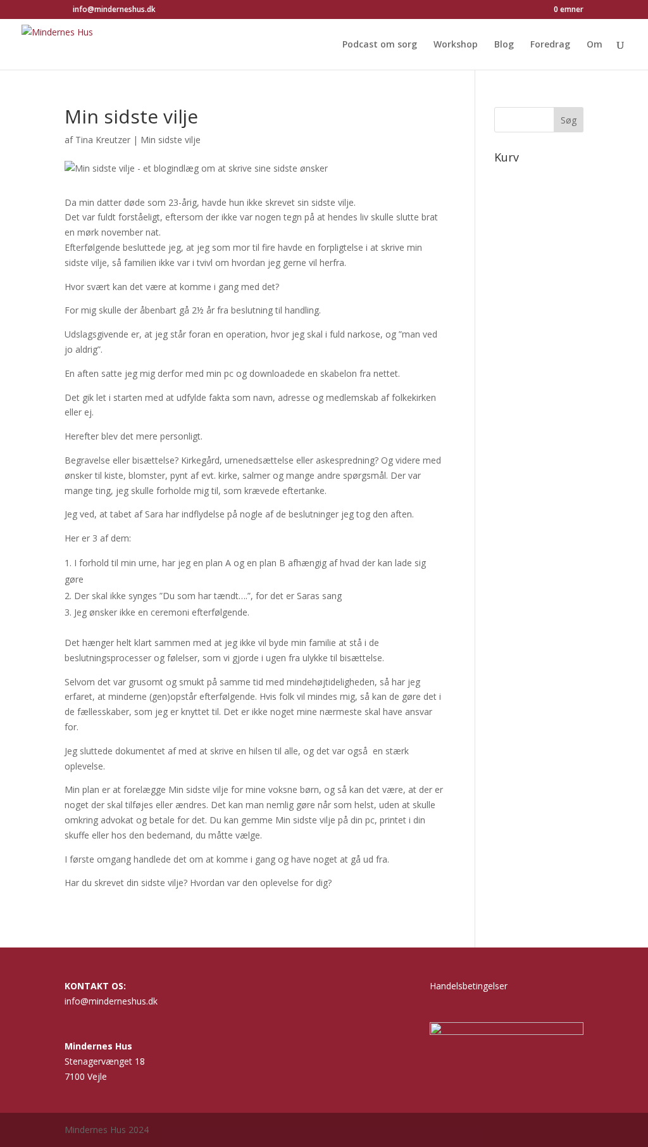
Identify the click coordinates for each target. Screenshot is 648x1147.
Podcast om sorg (379, 45)
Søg (568, 120)
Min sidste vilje (170, 140)
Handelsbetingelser (469, 986)
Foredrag (550, 45)
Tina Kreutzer (102, 140)
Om (594, 45)
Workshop (455, 45)
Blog (504, 45)
